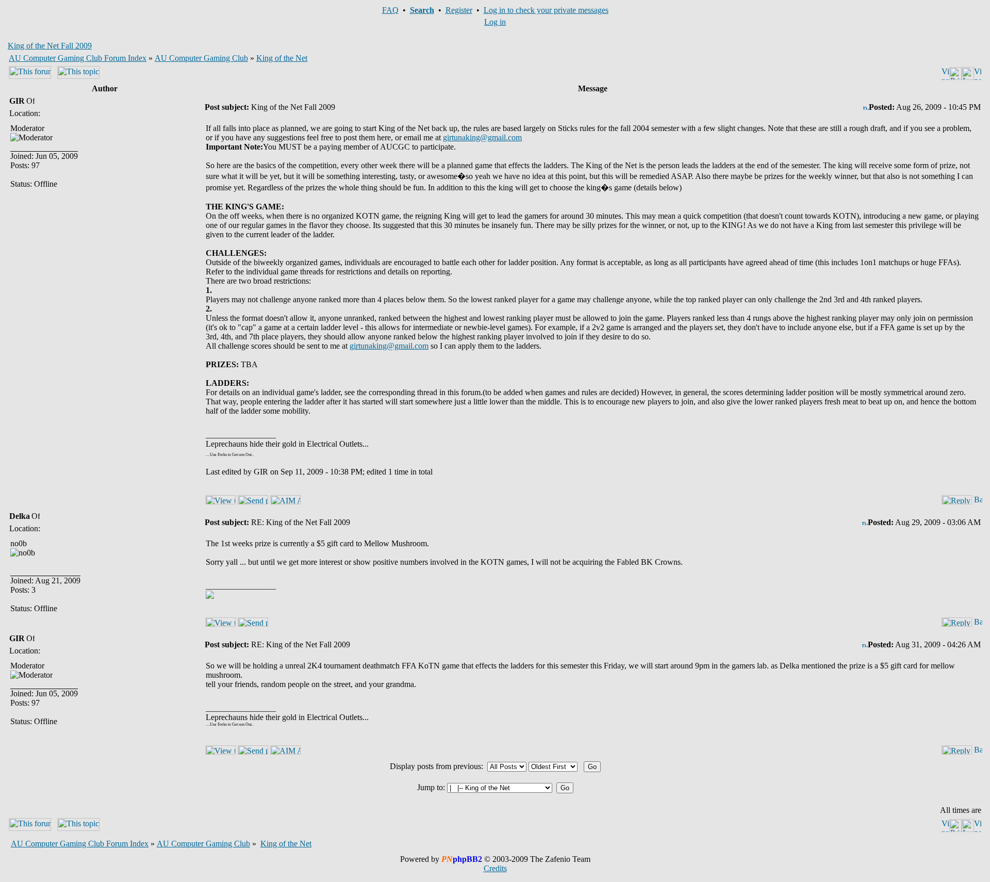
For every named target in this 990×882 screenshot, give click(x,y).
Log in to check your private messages (546, 10)
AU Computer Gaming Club (201, 58)
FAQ (390, 10)
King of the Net (281, 58)
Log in (495, 22)
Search (422, 10)
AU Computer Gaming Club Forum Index (77, 58)
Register (459, 10)
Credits (495, 868)
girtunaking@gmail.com (482, 137)
